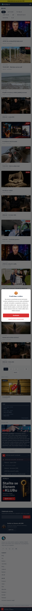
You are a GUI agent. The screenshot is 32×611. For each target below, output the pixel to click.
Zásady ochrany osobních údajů (16, 319)
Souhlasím (16, 315)
